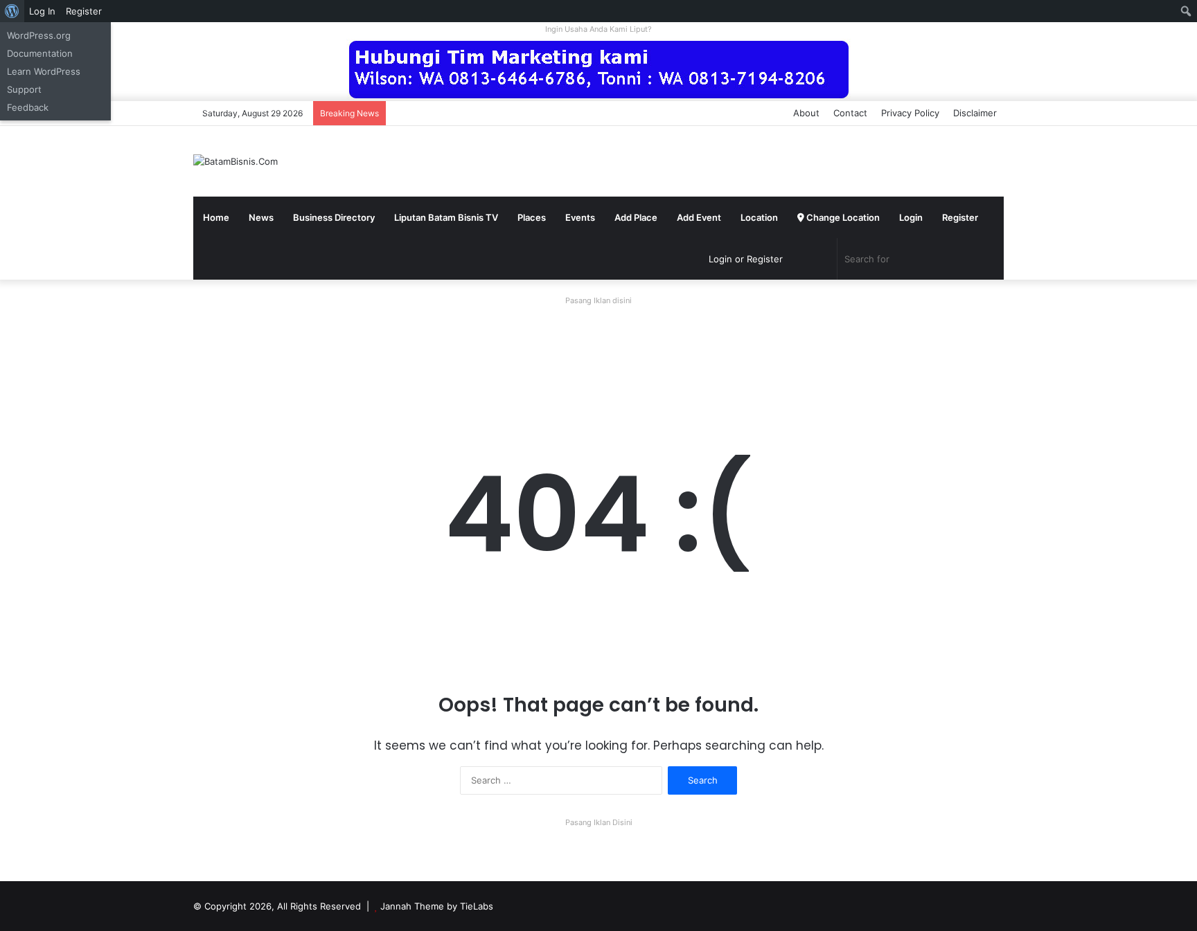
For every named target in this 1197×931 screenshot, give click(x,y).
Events (580, 217)
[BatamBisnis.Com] (235, 161)
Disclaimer (975, 112)
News (261, 217)
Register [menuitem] (84, 11)
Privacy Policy (910, 112)
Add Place (635, 217)
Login (911, 217)
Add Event (699, 217)
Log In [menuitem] (42, 11)
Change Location (842, 217)
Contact (850, 112)
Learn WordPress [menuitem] (43, 71)
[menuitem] (12, 11)
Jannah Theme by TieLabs (436, 906)
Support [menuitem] (24, 89)
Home (216, 217)
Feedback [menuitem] (27, 107)
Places (531, 217)
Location (759, 217)
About (806, 112)
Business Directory (334, 217)
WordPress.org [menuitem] (39, 35)
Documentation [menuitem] (40, 53)
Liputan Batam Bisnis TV (446, 217)
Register (960, 217)
